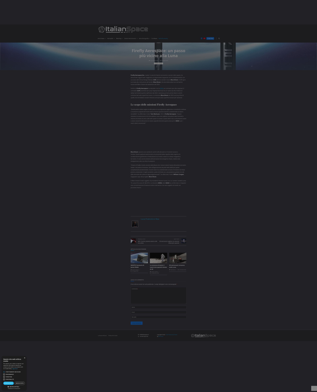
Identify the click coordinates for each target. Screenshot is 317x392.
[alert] (158, 196)
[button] (14, 387)
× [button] (24, 358)
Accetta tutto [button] (8, 383)
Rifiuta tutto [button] (20, 383)
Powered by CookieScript (14, 388)
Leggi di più (15, 368)
